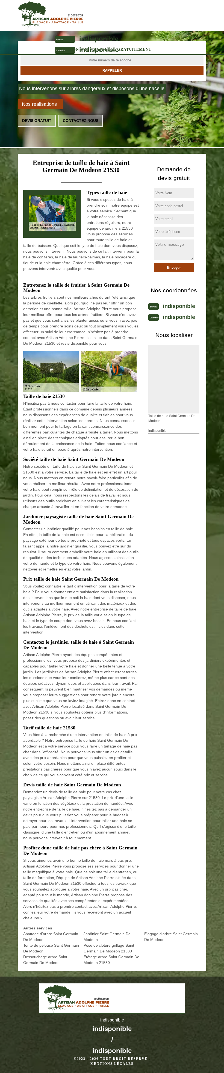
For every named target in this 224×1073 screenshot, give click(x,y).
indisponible (99, 38)
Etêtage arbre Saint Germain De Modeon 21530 (111, 960)
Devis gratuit (36, 120)
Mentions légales (112, 1064)
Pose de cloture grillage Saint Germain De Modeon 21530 (109, 948)
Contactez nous (80, 120)
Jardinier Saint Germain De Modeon (107, 937)
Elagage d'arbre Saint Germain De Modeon (171, 937)
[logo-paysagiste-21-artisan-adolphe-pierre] (89, 15)
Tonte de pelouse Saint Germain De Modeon (51, 948)
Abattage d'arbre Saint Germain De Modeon (50, 937)
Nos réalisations (39, 104)
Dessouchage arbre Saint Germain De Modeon (45, 960)
